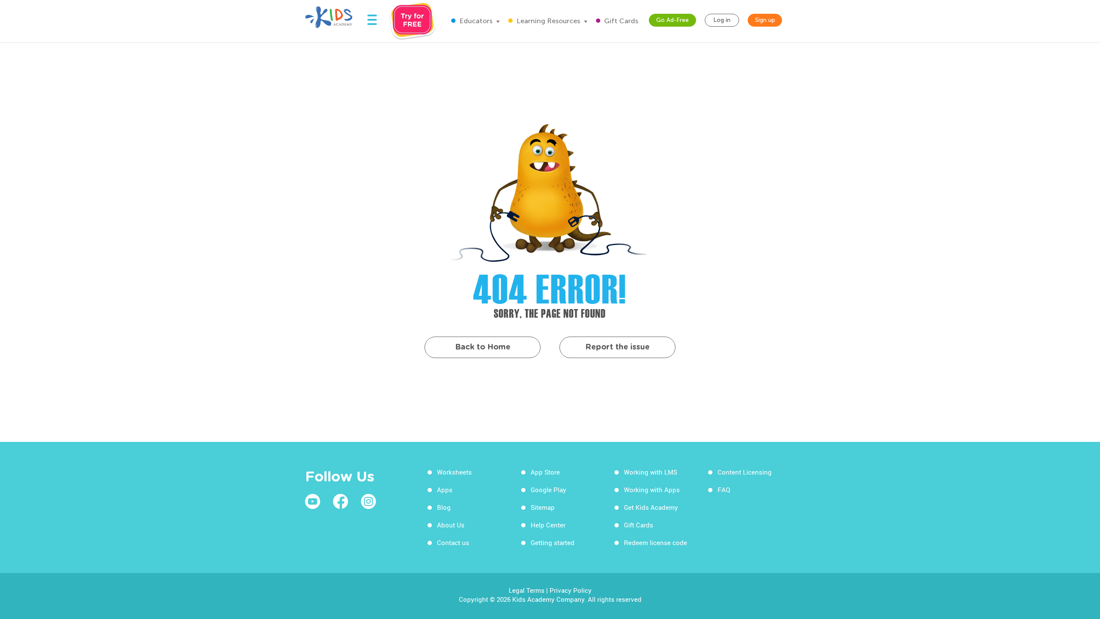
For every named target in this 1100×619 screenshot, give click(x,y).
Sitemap (543, 507)
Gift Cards (620, 21)
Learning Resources (547, 21)
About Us (450, 525)
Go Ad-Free (672, 20)
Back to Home (482, 347)
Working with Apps (652, 489)
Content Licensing (745, 472)
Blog (444, 507)
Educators (475, 21)
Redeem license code (655, 542)
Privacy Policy (571, 590)
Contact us (453, 542)
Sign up (765, 20)
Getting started (552, 542)
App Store (545, 472)
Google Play (548, 489)
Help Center (548, 525)
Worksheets (454, 472)
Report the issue (617, 347)
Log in (721, 20)
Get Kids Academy (651, 507)
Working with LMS (650, 472)
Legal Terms (526, 590)
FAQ (724, 489)
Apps (444, 489)
